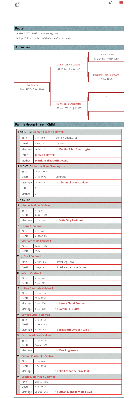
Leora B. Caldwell (32, 226)
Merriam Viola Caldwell (36, 241)
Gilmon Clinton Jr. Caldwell (38, 356)
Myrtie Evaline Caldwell (36, 205)
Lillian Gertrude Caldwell (37, 288)
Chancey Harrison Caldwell (38, 376)
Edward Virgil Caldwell (35, 314)
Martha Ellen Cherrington (48, 166)
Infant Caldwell (31, 273)
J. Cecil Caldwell (31, 256)
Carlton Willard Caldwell (36, 335)
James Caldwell (45, 155)
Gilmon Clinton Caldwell (48, 132)
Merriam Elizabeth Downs (51, 160)
